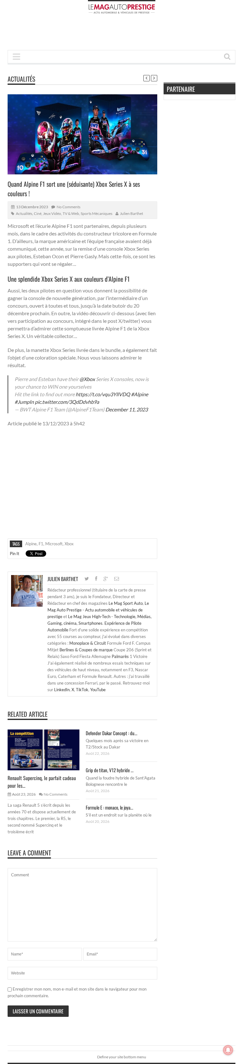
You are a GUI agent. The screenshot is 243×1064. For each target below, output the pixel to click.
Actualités (21, 79)
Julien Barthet (131, 213)
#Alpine (139, 394)
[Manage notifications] (228, 1050)
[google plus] (105, 578)
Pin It (14, 553)
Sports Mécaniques (96, 213)
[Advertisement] (123, 34)
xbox (69, 543)
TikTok (82, 689)
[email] (116, 578)
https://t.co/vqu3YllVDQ (103, 394)
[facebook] (96, 578)
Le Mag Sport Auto (126, 603)
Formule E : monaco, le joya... (109, 807)
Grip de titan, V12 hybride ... (110, 770)
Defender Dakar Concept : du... (111, 732)
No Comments (68, 206)
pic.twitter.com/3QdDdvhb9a (67, 402)
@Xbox (87, 379)
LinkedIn (62, 689)
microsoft (54, 543)
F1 (41, 543)
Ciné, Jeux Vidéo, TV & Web (56, 213)
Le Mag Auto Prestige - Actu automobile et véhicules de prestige (98, 610)
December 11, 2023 (126, 409)
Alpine (31, 543)
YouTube (98, 689)
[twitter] (86, 578)
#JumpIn (24, 402)
